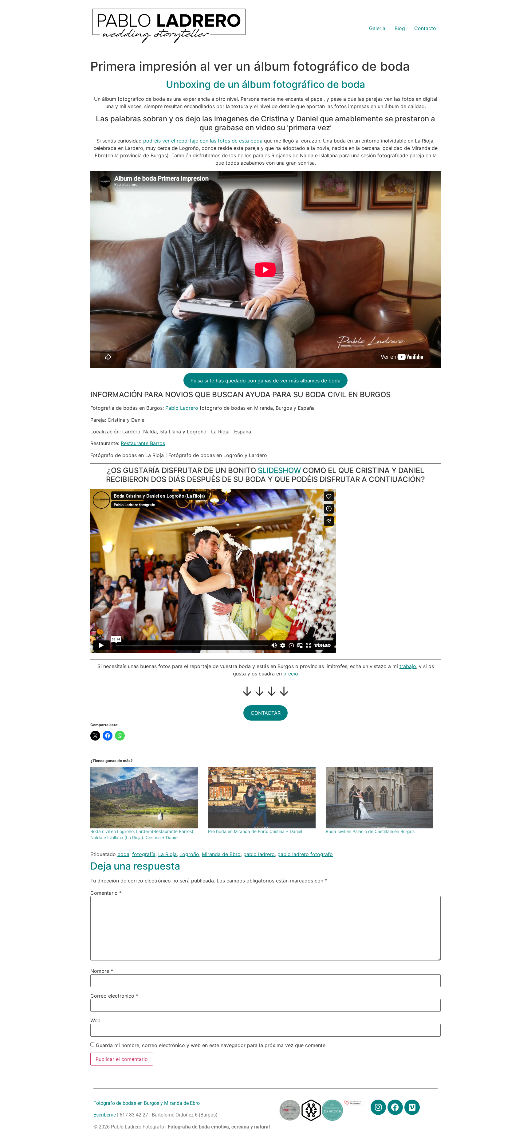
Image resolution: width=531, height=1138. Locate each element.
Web (95, 1020)
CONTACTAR (266, 713)
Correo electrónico (114, 995)
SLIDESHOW (280, 470)
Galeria (377, 28)
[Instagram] (378, 1107)
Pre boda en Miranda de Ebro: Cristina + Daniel (255, 831)
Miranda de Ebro (221, 854)
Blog (400, 28)
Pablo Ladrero (181, 408)
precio (290, 674)
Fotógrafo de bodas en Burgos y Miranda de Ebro (146, 1103)
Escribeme (104, 1115)
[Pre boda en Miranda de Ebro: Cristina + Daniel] (264, 797)
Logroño (189, 854)
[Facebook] (395, 1107)
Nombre (101, 970)
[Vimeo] (412, 1107)
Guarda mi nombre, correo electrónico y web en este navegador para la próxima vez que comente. (211, 1045)
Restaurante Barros (143, 443)
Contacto (425, 28)
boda (123, 854)
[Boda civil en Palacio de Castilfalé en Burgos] (381, 797)
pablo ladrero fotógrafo (305, 854)
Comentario (106, 892)
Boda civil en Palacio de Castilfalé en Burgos (370, 831)
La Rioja (167, 854)
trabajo (407, 666)
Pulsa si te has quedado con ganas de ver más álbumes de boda (265, 380)
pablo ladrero (259, 854)
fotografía (143, 854)
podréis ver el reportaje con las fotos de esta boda (202, 141)
